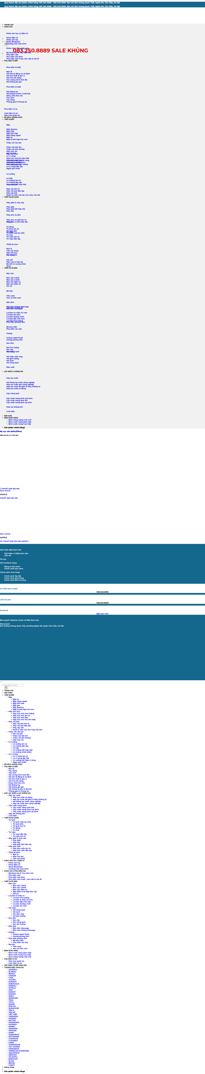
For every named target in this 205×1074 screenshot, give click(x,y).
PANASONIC (14, 1022)
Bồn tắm (10, 302)
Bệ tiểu (9, 291)
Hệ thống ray (14, 785)
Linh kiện (10, 411)
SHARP (12, 1004)
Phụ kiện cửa (14, 875)
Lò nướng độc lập (20, 746)
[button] (11, 431)
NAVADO (12, 1018)
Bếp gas (16, 705)
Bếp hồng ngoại (20, 701)
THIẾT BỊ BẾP (9, 119)
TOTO (11, 1002)
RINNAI (12, 1026)
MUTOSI (12, 1020)
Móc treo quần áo (16, 961)
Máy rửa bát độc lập (22, 726)
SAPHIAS (12, 1031)
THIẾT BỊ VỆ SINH (10, 268)
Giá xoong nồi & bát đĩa (19, 775)
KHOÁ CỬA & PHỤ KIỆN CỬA (15, 871)
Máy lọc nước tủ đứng (22, 797)
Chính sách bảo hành (13, 569)
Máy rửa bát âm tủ (21, 724)
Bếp (8, 125)
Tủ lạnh (9, 222)
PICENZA (13, 1024)
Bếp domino (18, 707)
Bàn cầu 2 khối (19, 888)
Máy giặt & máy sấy (15, 203)
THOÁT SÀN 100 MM (9, 498)
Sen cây (16, 920)
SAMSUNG (13, 1029)
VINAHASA (13, 1016)
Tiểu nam (17, 946)
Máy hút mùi (12, 154)
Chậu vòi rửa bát (13, 143)
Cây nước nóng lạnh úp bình (25, 812)
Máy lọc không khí (14, 407)
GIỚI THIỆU (8, 693)
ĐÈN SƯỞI (8, 416)
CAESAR (12, 976)
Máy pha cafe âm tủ (22, 848)
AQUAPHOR (14, 1053)
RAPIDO (12, 994)
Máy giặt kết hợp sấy (22, 844)
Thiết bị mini (12, 244)
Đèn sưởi (10, 367)
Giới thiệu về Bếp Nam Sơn (16, 553)
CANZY (12, 1065)
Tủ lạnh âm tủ (19, 826)
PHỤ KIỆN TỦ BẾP (11, 61)
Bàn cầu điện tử (20, 890)
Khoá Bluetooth (16, 867)
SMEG (11, 996)
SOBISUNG (13, 998)
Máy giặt (17, 840)
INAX (11, 990)
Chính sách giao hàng (14, 578)
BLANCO (12, 972)
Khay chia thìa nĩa (17, 783)
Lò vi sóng (11, 156)
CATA (11, 978)
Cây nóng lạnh (12, 393)
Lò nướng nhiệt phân (22, 752)
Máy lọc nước (12, 378)
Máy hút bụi (18, 856)
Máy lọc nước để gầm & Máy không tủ (30, 799)
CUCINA (12, 980)
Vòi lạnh (16, 912)
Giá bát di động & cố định (20, 777)
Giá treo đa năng (16, 781)
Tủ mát (16, 830)
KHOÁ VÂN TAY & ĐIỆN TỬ (14, 860)
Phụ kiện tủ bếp (13, 67)
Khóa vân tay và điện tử (17, 33)
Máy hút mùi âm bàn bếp (24, 720)
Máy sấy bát (18, 728)
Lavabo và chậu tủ (14, 308)
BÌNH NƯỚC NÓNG (11, 418)
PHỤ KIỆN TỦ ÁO (10, 959)
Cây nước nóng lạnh (17, 805)
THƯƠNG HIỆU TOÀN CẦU (14, 967)
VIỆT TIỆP (13, 1014)
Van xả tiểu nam (20, 948)
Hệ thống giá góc (16, 787)
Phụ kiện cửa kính (17, 877)
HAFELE (12, 988)
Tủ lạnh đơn (18, 824)
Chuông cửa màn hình (19, 869)
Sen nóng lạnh (19, 922)
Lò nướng (10, 174)
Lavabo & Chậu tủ (17, 896)
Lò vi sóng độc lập (21, 758)
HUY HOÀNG (14, 1047)
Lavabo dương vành (22, 904)
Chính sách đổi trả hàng (15, 580)
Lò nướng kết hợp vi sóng (24, 760)
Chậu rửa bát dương (22, 738)
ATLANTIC (13, 1057)
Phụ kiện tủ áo (10, 109)
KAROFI (12, 992)
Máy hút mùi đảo (20, 717)
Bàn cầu (10, 273)
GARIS (11, 1043)
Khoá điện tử (14, 865)
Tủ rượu (9, 232)
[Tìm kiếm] (6, 44)
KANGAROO (14, 1035)
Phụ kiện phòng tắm (15, 322)
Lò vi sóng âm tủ (20, 756)
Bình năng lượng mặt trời (20, 420)
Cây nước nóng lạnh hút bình (26, 810)
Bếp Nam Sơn (102, 614)
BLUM (11, 1061)
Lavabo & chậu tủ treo (23, 900)
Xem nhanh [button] (5, 491)
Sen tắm (10, 343)
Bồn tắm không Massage (24, 930)
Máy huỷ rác (18, 740)
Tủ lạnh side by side (22, 822)
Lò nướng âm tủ (20, 744)
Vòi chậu (10, 352)
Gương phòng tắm (21, 936)
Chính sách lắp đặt (12, 576)
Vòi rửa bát (18, 734)
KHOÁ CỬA (8, 27)
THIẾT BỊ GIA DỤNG (11, 197)
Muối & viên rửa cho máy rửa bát (27, 730)
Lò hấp (16, 748)
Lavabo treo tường (21, 898)
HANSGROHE (14, 1045)
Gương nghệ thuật (21, 934)
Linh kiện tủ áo (15, 963)
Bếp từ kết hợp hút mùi (23, 709)
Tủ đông (16, 828)
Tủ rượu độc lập (20, 834)
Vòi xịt (15, 894)
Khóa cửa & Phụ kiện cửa (17, 48)
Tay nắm (12, 773)
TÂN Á (11, 1010)
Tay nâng (13, 771)
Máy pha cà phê (13, 215)
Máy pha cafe (14, 846)
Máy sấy (16, 842)
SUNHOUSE (14, 1008)
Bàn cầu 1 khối (19, 886)
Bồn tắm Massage (21, 928)
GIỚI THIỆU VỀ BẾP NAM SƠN (15, 965)
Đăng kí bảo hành (12, 567)
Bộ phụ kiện (18, 940)
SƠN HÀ (12, 1006)
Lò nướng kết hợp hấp (23, 750)
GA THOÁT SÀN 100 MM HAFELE (14, 541)
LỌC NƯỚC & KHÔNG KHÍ (13, 371)
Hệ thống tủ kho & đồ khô (20, 789)
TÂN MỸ (12, 1012)
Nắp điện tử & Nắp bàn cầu (25, 892)
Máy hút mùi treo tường (23, 713)
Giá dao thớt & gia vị (18, 779)
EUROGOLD (14, 984)
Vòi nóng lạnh (19, 910)
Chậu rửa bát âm (20, 736)
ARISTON (13, 1055)
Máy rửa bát (11, 185)
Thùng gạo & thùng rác (19, 791)
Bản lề (11, 769)
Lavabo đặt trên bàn (22, 902)
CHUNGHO (13, 1039)
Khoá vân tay (14, 863)
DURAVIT (13, 982)
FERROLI (12, 986)
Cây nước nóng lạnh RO (23, 807)
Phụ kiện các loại (20, 942)
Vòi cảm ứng (18, 914)
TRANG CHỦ (8, 25)
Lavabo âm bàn (20, 906)
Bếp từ (16, 699)
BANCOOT (13, 1059)
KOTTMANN (14, 1037)
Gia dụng (10, 255)
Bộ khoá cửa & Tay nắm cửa (21, 873)
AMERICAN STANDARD (19, 1051)
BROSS (12, 1063)
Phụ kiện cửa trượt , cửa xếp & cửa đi (25, 879)
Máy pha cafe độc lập (22, 850)
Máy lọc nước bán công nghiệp (26, 803)
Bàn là (15, 854)
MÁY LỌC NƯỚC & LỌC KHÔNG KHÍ (17, 793)
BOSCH (12, 974)
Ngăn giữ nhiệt (19, 762)
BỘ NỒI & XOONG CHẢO (13, 117)
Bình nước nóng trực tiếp (20, 424)
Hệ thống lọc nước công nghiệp (27, 801)
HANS (11, 1033)
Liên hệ (7, 555)
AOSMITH (13, 970)
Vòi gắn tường (19, 916)
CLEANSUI (13, 1041)
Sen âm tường (19, 924)
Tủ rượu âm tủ (19, 836)
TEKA (11, 1000)
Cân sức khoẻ (19, 858)
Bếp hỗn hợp (18, 703)
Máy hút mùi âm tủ (21, 715)
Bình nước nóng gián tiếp (20, 422)
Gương (9, 333)
